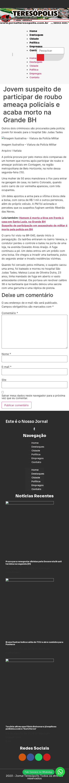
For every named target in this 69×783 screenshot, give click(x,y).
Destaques (36, 34)
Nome (6, 354)
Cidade (34, 38)
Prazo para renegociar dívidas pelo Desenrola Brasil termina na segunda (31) (34, 562)
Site (4, 379)
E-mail (6, 366)
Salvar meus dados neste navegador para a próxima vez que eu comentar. (33, 396)
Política (34, 42)
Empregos (35, 73)
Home (33, 31)
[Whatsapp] (38, 757)
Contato (35, 50)
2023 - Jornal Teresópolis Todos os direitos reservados (34, 777)
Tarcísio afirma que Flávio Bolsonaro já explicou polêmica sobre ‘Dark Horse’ (31, 727)
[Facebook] (30, 757)
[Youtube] (47, 757)
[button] (27, 54)
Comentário (10, 313)
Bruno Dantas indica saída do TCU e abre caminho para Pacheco (34, 643)
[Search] (40, 57)
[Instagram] (22, 757)
